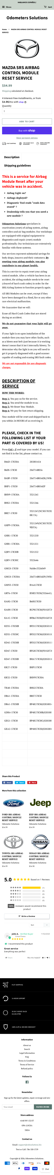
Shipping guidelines (17, 165)
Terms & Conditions (27, 1060)
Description (12, 157)
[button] (43, 958)
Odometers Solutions (27, 17)
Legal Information (27, 1053)
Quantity (6, 105)
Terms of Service (27, 1064)
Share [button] (9, 958)
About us (27, 1045)
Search (27, 1049)
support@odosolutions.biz (30, 1144)
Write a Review (28, 916)
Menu (8, 7)
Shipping (6, 90)
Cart (50, 7)
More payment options (27, 137)
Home (4, 29)
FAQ (27, 1057)
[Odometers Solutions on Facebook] (27, 1082)
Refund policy (27, 1068)
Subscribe (43, 1106)
